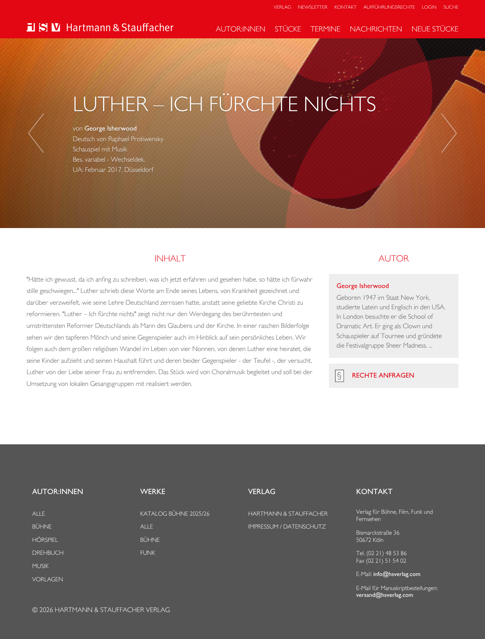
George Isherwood (110, 128)
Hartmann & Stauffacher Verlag (112, 610)
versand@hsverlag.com (384, 595)
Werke (152, 491)
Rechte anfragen (383, 375)
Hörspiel (45, 539)
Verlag (282, 7)
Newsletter (313, 7)
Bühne (42, 526)
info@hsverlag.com (397, 574)
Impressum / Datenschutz (287, 526)
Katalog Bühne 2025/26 (175, 513)
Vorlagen (47, 579)
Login (429, 7)
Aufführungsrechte (389, 7)
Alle (38, 513)
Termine (326, 28)
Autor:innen (240, 28)
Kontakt (345, 7)
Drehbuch (48, 552)
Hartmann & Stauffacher (288, 513)
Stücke (288, 28)
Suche (450, 7)
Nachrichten (376, 28)
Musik (40, 566)
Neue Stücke (434, 28)
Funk (147, 552)
